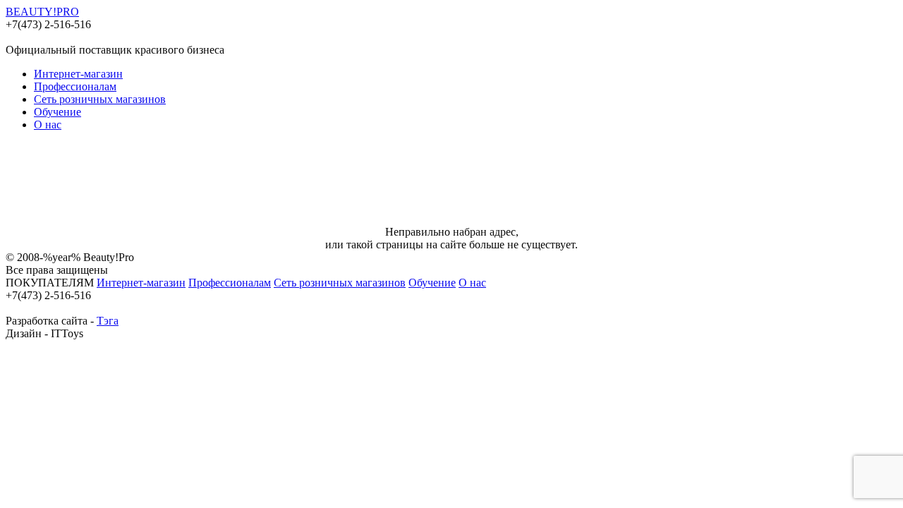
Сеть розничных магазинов (100, 99)
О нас (47, 125)
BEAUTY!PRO (42, 12)
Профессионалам (75, 86)
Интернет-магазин (78, 74)
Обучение (57, 112)
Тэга (108, 321)
